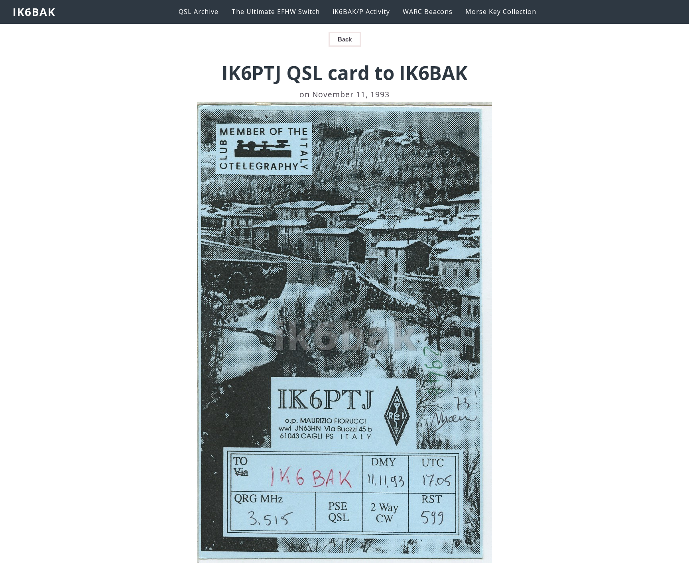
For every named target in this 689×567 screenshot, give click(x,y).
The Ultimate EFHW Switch (275, 11)
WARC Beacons (428, 11)
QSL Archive (199, 11)
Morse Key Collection (500, 11)
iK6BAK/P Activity (361, 11)
